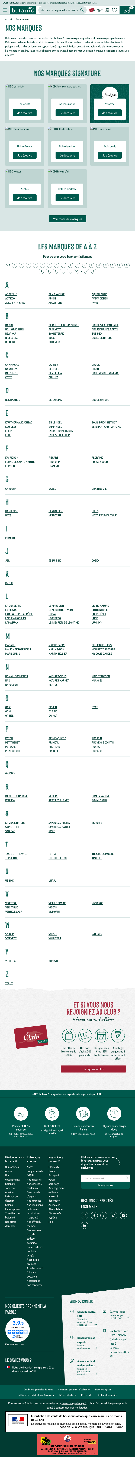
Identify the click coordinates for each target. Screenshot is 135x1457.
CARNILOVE (11, 369)
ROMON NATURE (101, 796)
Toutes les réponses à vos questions (84, 1322)
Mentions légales (103, 1389)
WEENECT (11, 938)
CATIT (8, 377)
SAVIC (52, 831)
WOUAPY (97, 934)
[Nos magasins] (99, 10)
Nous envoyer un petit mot (116, 1316)
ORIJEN (53, 707)
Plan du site (86, 1394)
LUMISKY (97, 622)
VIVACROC (97, 903)
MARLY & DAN (56, 649)
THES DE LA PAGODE (103, 854)
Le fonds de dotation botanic (11, 1201)
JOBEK (95, 560)
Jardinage (54, 1183)
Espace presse (12, 1209)
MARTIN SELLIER (58, 653)
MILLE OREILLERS (102, 645)
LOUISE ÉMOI (99, 614)
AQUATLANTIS (99, 294)
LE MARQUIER (56, 605)
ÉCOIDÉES (10, 426)
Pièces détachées (67, 1394)
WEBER (9, 934)
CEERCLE (54, 369)
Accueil (8, 19)
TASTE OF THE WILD (16, 854)
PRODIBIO (54, 751)
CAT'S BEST (11, 373)
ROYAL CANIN (99, 800)
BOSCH (52, 338)
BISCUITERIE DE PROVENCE (64, 325)
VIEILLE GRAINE (57, 903)
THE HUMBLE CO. (58, 858)
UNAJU (52, 880)
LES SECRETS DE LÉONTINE (64, 622)
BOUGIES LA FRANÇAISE (105, 325)
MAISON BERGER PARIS (18, 649)
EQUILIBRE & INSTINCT (104, 422)
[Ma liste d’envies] (114, 10)
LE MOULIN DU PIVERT (61, 610)
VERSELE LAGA (13, 911)
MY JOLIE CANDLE (102, 653)
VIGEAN (53, 907)
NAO (7, 680)
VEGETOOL (11, 903)
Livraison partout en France (83, 1127)
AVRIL (95, 302)
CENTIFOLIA (55, 373)
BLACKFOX (55, 329)
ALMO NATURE (57, 294)
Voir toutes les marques (67, 219)
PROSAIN (97, 738)
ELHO (8, 435)
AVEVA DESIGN (100, 298)
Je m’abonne (105, 1185)
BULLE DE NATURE (102, 338)
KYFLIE (9, 583)
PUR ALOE (97, 751)
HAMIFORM (11, 511)
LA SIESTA (11, 610)
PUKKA (96, 746)
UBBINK (9, 880)
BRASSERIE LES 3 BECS (105, 329)
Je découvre (24, 113)
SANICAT (10, 831)
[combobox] (59, 10)
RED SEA (10, 800)
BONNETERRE (56, 333)
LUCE (95, 618)
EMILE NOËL (55, 422)
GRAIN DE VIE (99, 488)
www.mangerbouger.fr (74, 1403)
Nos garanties (34, 1200)
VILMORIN (54, 911)
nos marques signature (79, 38)
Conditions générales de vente (38, 1389)
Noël (51, 1221)
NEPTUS (53, 684)
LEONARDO (55, 618)
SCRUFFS (97, 822)
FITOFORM (54, 462)
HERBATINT (55, 515)
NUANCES (97, 680)
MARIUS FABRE (57, 645)
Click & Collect (52, 1126)
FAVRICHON (11, 457)
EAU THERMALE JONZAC (18, 422)
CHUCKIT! (97, 364)
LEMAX (52, 614)
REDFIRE (53, 796)
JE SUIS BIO (55, 560)
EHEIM (8, 431)
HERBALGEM (56, 511)
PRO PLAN (54, 746)
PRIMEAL (54, 742)
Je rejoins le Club (93, 1069)
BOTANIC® (54, 342)
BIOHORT (10, 342)
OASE (8, 707)
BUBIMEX (97, 333)
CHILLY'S (53, 377)
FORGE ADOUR (100, 462)
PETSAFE (10, 746)
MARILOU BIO (12, 653)
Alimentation (56, 1209)
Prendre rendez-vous (83, 1347)
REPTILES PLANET (59, 800)
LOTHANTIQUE (100, 610)
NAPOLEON (11, 684)
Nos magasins (34, 1179)
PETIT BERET (12, 742)
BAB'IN (9, 325)
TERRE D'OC (11, 858)
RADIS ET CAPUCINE (16, 796)
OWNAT (53, 715)
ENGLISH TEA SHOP (59, 435)
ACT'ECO (10, 298)
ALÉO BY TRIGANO (15, 302)
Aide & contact (35, 1268)
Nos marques (34, 1230)
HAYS (8, 515)
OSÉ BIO (53, 711)
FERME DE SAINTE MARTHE (20, 462)
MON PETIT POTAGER (103, 649)
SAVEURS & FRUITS (59, 822)
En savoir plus (12, 1344)
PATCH (9, 738)
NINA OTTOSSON (101, 676)
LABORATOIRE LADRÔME (19, 614)
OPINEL (9, 715)
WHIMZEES (55, 938)
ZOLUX (9, 983)
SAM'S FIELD (12, 827)
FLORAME (97, 457)
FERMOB (10, 466)
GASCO (52, 488)
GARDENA (10, 488)
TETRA (52, 854)
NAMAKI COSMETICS (16, 676)
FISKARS (53, 457)
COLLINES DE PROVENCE (105, 373)
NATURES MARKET (59, 680)
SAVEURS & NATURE (60, 827)
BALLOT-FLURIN (14, 329)
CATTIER (53, 364)
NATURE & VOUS (57, 676)
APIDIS (52, 298)
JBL (7, 560)
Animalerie (54, 1205)
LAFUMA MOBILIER (15, 618)
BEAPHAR (10, 333)
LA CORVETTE (13, 605)
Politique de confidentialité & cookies (36, 1394)
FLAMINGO (54, 466)
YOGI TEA (10, 961)
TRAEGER (97, 858)
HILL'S (95, 511)
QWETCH (10, 773)
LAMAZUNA (11, 622)
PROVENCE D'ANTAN (103, 742)
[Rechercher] (81, 10)
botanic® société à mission (10, 1188)
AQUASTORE (55, 302)
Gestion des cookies (107, 1394)
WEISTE (53, 934)
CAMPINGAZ (12, 364)
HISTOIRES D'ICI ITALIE (104, 515)
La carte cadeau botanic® (32, 1238)
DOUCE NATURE (100, 400)
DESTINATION (12, 400)
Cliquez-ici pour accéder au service (83, 1371)
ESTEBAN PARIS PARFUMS (106, 426)
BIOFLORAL (11, 338)
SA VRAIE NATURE (15, 822)
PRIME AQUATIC (57, 738)
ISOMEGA (10, 538)
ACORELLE (11, 294)
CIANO (95, 369)
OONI (8, 711)
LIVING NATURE (100, 605)
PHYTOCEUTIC (13, 751)
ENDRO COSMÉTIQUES (61, 431)
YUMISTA (54, 961)
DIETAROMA (55, 400)
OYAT (95, 707)
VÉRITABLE (11, 907)
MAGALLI (10, 645)
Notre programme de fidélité (35, 1171)
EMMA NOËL (55, 426)
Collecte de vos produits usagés (35, 1251)
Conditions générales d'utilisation (74, 1389)
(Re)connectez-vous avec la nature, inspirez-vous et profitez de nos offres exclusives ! (95, 1162)
